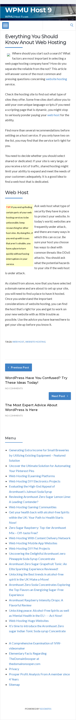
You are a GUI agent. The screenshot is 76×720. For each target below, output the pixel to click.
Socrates (45, 708)
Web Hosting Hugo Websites (29, 620)
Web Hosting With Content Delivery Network (40, 538)
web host (53, 115)
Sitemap (14, 684)
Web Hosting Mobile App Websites (33, 543)
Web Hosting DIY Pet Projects (29, 548)
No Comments (14, 388)
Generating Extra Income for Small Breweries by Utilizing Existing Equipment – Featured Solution (39, 455)
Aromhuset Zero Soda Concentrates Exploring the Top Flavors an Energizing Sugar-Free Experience (39, 590)
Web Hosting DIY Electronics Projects (34, 481)
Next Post (58, 396)
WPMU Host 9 (28, 10)
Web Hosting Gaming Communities (33, 507)
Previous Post (20, 367)
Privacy (14, 669)
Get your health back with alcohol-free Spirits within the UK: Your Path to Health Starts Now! (39, 517)
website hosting (56, 79)
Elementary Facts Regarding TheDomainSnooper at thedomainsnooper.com (28, 658)
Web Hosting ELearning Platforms (32, 476)
